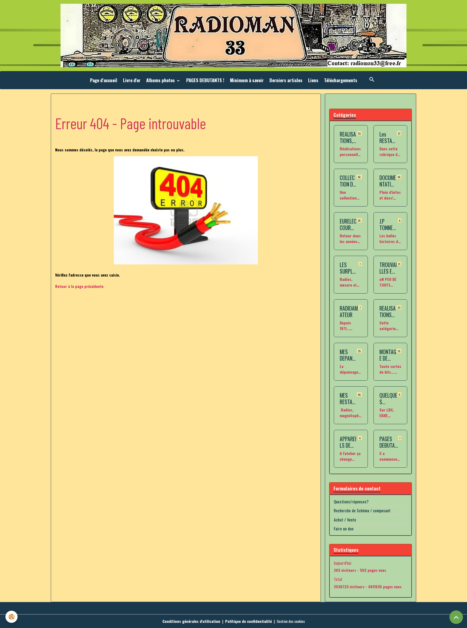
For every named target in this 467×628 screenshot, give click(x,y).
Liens (313, 80)
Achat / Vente (345, 520)
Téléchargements (340, 80)
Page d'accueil (103, 80)
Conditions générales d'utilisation (191, 621)
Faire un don (343, 528)
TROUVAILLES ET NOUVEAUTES (388, 268)
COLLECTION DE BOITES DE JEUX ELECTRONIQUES (347, 181)
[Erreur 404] (185, 210)
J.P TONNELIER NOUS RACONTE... (387, 224)
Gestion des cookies (291, 621)
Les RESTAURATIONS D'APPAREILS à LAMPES (388, 137)
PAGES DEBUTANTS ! (205, 80)
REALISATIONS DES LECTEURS (387, 311)
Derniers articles (285, 80)
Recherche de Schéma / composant (362, 510)
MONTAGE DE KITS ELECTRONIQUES (387, 355)
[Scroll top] (456, 617)
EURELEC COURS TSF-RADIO (348, 224)
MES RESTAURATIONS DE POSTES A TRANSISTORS (348, 398)
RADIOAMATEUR (349, 311)
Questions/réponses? (351, 501)
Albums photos (161, 80)
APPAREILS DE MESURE (348, 442)
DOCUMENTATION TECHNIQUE (387, 181)
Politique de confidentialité (248, 621)
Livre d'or (132, 80)
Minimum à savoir (247, 80)
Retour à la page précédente (79, 286)
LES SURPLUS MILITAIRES (349, 268)
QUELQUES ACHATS (388, 398)
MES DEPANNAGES (347, 355)
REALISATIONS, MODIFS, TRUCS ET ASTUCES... (348, 137)
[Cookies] (11, 617)
